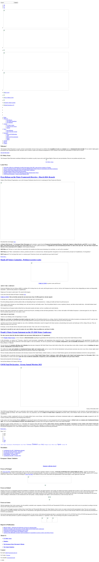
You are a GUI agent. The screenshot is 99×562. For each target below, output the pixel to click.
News (4, 129)
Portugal (46, 444)
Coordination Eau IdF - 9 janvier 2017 (12, 455)
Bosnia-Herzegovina (9, 444)
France (24, 444)
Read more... (3, 256)
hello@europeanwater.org (11, 552)
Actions (5, 123)
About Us (5, 118)
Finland (22, 444)
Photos (7, 138)
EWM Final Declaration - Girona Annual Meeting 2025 (16, 174)
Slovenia (55, 444)
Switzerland (63, 444)
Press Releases (9, 130)
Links (7, 135)
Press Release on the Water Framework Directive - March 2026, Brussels (28, 177)
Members (5, 541)
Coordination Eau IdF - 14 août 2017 (11, 453)
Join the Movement (5, 152)
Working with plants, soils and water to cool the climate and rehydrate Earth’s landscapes (23, 528)
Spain (59, 444)
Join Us (5, 142)
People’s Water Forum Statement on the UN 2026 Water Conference (19, 170)
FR (4, 5)
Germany (29, 444)
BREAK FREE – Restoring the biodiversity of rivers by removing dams (19, 527)
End (4, 441)
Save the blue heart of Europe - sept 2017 (12, 451)
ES (4, 7)
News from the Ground (11, 131)
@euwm (8, 555)
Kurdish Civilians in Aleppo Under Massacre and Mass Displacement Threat (20, 172)
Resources (5, 133)
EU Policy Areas (10, 125)
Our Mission (9, 120)
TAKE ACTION (43, 283)
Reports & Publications (11, 134)
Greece (35, 444)
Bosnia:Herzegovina (16, 444)
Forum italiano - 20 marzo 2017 (10, 454)
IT (4, 6)
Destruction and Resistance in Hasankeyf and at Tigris (15, 530)
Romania (49, 444)
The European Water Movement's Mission (13, 544)
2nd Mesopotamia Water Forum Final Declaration (14, 171)
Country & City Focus (11, 126)
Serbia (53, 444)
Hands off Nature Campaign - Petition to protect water (21, 260)
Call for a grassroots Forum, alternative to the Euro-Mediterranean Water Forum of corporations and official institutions (30, 168)
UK (66, 444)
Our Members (9, 122)
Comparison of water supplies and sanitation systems (15, 531)
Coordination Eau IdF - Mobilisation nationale (14, 450)
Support (8, 127)
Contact (5, 143)
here (15, 241)
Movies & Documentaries (12, 136)
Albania (2, 444)
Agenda (5, 140)
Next (4, 440)
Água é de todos (6, 471)
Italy (42, 444)
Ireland (39, 444)
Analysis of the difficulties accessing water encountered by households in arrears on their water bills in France (28, 532)
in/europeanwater (11, 557)
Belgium (5, 444)
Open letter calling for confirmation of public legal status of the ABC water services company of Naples (27, 167)
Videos (8, 139)
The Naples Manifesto (11, 121)
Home (4, 117)
